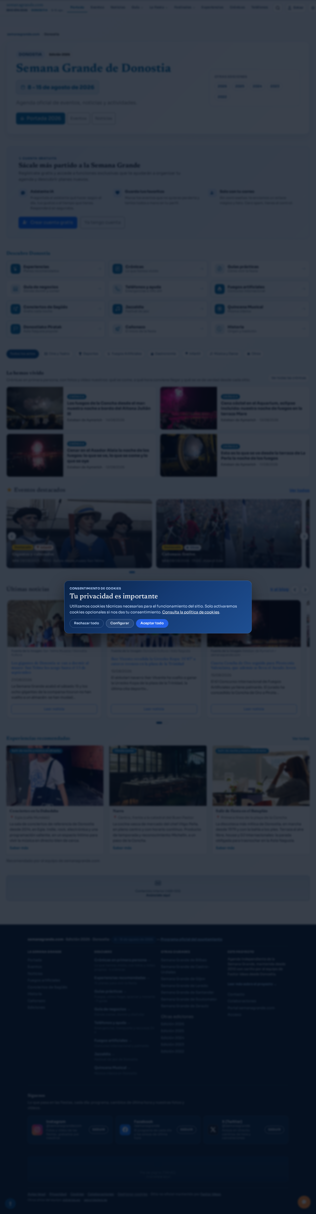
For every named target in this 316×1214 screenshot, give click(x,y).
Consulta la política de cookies (190, 612)
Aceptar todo (152, 623)
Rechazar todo (86, 623)
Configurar (119, 623)
